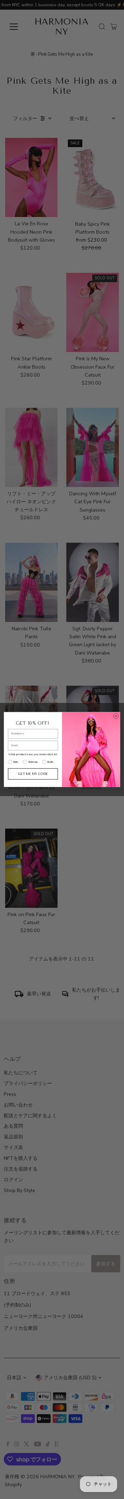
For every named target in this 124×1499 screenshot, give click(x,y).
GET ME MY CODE (33, 774)
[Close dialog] (116, 716)
